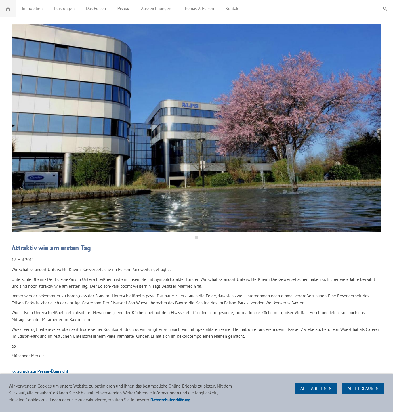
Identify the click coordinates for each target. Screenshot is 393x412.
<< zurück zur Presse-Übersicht (40, 371)
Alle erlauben (363, 388)
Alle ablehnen (316, 388)
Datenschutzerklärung (170, 400)
